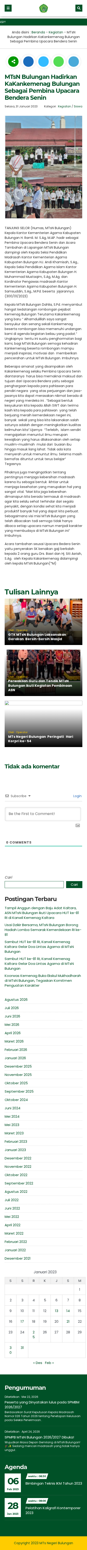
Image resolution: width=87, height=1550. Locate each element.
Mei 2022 (12, 1216)
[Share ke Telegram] (74, 62)
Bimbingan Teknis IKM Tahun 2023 (54, 1483)
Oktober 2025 (16, 1083)
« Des (37, 1362)
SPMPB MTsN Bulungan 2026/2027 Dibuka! (39, 1437)
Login (77, 796)
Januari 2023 (15, 1149)
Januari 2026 (15, 1058)
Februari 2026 (16, 1049)
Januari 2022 (15, 1250)
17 (22, 1321)
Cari (8, 877)
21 (68, 1321)
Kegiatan (56, 32)
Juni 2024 (12, 1108)
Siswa (78, 106)
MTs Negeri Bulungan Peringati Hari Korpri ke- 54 (40, 739)
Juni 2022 (12, 1208)
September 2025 (19, 1091)
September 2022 (19, 1183)
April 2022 (12, 1225)
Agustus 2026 (16, 999)
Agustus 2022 (16, 1191)
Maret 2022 (14, 1233)
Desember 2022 (18, 1158)
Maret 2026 (14, 1041)
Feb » (49, 1362)
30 (11, 1350)
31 (22, 1347)
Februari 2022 (16, 1241)
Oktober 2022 (16, 1174)
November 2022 (18, 1166)
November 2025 (18, 1074)
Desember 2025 (18, 1066)
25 (33, 1334)
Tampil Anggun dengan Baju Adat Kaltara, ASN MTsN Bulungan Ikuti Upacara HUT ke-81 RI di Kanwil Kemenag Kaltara (42, 912)
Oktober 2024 (16, 1099)
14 (68, 1310)
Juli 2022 (12, 1199)
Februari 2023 (16, 1141)
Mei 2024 (12, 1116)
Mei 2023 (12, 1124)
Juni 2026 (12, 1016)
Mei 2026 (12, 1024)
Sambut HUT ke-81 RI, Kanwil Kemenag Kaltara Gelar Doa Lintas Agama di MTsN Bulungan (39, 946)
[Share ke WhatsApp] (59, 62)
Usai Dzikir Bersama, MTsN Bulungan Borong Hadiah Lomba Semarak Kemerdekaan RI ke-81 (43, 929)
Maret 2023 (14, 1133)
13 (56, 1310)
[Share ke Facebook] (28, 62)
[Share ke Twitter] (44, 62)
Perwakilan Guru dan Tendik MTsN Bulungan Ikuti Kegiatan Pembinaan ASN (40, 685)
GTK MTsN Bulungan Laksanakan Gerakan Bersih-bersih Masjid (37, 637)
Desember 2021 (18, 1258)
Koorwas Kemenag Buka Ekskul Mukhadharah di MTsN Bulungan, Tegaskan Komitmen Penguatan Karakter (43, 980)
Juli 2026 (12, 1007)
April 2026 (13, 1032)
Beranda (38, 32)
